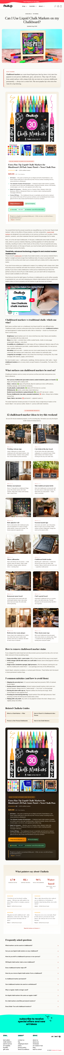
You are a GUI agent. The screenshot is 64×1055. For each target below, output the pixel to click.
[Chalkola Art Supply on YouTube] (56, 1037)
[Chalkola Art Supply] (7, 6)
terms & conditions (23, 1049)
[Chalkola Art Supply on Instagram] (59, 1037)
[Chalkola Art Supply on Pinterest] (58, 1037)
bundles (5, 1047)
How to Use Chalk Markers (41, 720)
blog (34, 1047)
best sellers (6, 1040)
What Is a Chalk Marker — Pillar (16, 713)
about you (36, 1042)
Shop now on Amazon (16, 839)
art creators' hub (38, 1045)
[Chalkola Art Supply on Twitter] (52, 1037)
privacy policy (22, 1047)
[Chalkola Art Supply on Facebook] (54, 1037)
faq (19, 1042)
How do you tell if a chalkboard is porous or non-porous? (22, 956)
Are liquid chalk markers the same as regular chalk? (21, 995)
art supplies (6, 1045)
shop (23, 6)
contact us (21, 1040)
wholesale (36, 1044)
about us (35, 1040)
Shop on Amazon (15, 203)
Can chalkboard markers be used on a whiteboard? (21, 984)
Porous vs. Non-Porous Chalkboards (17, 720)
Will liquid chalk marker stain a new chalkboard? (20, 962)
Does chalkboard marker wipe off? (16, 967)
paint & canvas (7, 1044)
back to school (37, 1049)
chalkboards (18, 256)
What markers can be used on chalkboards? (18, 945)
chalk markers (7, 1042)
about (41, 6)
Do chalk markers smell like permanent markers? (20, 1001)
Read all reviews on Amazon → (32, 928)
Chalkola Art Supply (56, 1050)
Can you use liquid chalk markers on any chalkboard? (21, 951)
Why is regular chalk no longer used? (16, 990)
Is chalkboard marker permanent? (15, 979)
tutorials (32, 6)
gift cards (6, 1049)
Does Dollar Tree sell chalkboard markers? (18, 1006)
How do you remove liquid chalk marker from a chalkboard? (23, 973)
